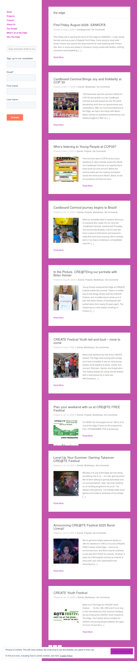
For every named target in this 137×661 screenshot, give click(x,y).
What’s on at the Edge (17, 33)
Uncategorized (83, 29)
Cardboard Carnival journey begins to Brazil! (85, 207)
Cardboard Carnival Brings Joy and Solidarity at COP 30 (87, 80)
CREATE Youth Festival (70, 592)
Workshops (90, 86)
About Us (11, 24)
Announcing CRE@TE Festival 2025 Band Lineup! (84, 526)
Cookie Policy (66, 655)
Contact (10, 20)
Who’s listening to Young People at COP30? (84, 146)
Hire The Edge (13, 37)
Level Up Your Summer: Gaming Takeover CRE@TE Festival (83, 459)
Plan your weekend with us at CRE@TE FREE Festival (86, 408)
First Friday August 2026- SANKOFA (79, 24)
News (9, 12)
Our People (12, 29)
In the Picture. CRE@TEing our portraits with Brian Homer (85, 273)
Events (81, 86)
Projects (11, 16)
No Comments (98, 29)
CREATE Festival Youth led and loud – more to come (86, 341)
